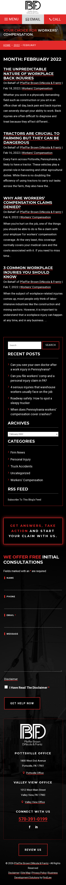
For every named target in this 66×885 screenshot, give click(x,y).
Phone (11, 596)
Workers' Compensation (37, 88)
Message (12, 634)
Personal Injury (20, 459)
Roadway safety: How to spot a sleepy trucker (31, 401)
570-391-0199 (33, 819)
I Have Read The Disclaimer (29, 687)
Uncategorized (20, 473)
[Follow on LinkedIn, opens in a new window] (36, 827)
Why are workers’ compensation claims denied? (27, 202)
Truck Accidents (21, 466)
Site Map (25, 872)
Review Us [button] (33, 849)
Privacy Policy (39, 872)
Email (11, 615)
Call (57, 19)
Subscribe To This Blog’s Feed (24, 499)
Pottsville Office (35, 772)
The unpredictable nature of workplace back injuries (28, 73)
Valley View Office (35, 802)
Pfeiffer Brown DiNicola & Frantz (40, 83)
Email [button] (35, 19)
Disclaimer (11, 679)
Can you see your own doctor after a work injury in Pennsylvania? (33, 367)
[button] (10, 18)
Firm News (17, 452)
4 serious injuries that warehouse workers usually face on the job (32, 389)
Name (10, 578)
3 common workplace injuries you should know (28, 272)
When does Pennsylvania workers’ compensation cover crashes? (33, 412)
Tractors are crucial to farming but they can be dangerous (31, 138)
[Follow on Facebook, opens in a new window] (29, 827)
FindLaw (47, 877)
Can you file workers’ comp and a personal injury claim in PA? (32, 378)
